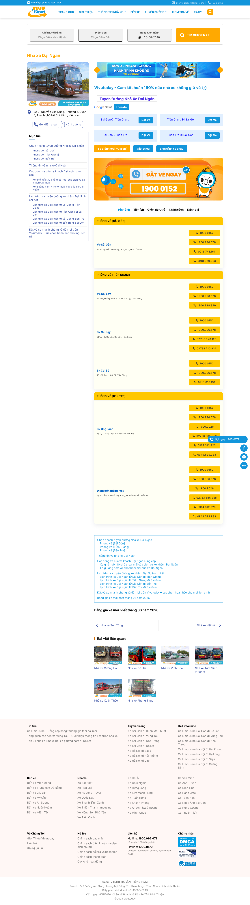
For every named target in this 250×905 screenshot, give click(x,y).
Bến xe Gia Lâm (37, 792)
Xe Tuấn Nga (186, 798)
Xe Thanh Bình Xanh (90, 802)
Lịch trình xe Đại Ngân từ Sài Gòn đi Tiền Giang (56, 206)
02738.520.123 (206, 339)
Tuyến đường (155, 12)
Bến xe (135, 12)
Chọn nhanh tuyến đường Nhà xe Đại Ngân (56, 145)
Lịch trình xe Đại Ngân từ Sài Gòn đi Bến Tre (58, 218)
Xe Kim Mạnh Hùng (140, 793)
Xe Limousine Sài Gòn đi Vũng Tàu (200, 736)
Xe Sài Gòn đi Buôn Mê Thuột (147, 731)
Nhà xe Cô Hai (137, 668)
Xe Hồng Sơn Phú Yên (91, 812)
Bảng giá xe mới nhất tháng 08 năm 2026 (123, 598)
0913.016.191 (206, 382)
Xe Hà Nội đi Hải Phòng (143, 755)
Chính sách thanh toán (91, 856)
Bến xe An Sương (38, 802)
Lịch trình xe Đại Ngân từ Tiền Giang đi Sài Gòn (57, 213)
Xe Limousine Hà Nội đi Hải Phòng (200, 749)
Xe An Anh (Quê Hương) (143, 807)
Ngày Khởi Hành (149, 32)
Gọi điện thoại (48, 124)
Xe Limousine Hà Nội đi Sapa (196, 759)
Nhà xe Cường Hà (105, 668)
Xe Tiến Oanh (86, 817)
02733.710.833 (206, 348)
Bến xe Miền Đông (39, 783)
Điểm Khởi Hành (51, 32)
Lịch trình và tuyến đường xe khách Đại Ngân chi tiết (58, 198)
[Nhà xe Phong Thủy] (142, 688)
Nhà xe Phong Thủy (140, 700)
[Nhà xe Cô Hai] (142, 655)
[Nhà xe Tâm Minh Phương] (209, 655)
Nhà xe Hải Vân (207, 625)
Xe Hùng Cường (188, 807)
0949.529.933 (206, 454)
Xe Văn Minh (186, 778)
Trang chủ (66, 12)
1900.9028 (206, 426)
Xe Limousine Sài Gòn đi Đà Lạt (198, 731)
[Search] (210, 12)
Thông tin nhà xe (110, 12)
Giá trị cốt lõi (35, 848)
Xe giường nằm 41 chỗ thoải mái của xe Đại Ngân (58, 188)
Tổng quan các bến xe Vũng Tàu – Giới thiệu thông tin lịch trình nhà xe (72, 736)
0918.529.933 (206, 260)
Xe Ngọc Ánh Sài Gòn (192, 802)
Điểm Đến (101, 32)
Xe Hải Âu (134, 778)
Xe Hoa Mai (84, 787)
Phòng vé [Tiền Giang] (46, 154)
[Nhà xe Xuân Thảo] (108, 688)
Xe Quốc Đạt (85, 797)
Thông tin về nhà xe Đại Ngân (48, 165)
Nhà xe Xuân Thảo (106, 700)
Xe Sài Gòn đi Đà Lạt (141, 746)
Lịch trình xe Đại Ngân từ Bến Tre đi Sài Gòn (58, 222)
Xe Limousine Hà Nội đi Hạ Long (199, 754)
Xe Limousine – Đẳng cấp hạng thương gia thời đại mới (62, 731)
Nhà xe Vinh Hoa (172, 668)
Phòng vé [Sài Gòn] (44, 150)
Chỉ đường (74, 124)
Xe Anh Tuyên (187, 783)
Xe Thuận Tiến (187, 812)
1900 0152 (206, 232)
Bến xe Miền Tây (37, 812)
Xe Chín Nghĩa (137, 783)
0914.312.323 (206, 445)
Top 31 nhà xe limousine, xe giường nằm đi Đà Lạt (59, 741)
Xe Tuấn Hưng (137, 798)
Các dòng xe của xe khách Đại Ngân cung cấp (55, 173)
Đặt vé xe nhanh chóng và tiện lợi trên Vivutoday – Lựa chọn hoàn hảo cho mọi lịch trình (57, 233)
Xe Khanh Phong (138, 802)
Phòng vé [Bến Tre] (44, 158)
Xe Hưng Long (137, 788)
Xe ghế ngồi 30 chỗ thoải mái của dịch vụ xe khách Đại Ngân (59, 181)
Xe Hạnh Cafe (187, 793)
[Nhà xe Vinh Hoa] (175, 655)
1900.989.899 (206, 305)
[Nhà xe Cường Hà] (108, 655)
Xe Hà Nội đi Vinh (139, 760)
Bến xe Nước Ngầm (39, 807)
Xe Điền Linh (186, 788)
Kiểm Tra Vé (180, 12)
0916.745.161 (206, 251)
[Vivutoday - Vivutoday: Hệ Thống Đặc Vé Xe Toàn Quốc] (39, 11)
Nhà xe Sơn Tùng (111, 625)
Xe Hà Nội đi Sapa (139, 750)
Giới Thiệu (86, 12)
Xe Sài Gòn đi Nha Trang (143, 741)
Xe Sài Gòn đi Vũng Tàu (143, 736)
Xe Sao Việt (84, 783)
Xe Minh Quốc (137, 812)
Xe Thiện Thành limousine (94, 807)
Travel (199, 12)
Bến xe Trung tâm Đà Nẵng (44, 787)
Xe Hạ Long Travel (89, 792)
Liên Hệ (32, 843)
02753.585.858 (206, 435)
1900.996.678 (206, 242)
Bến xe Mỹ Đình (37, 797)
